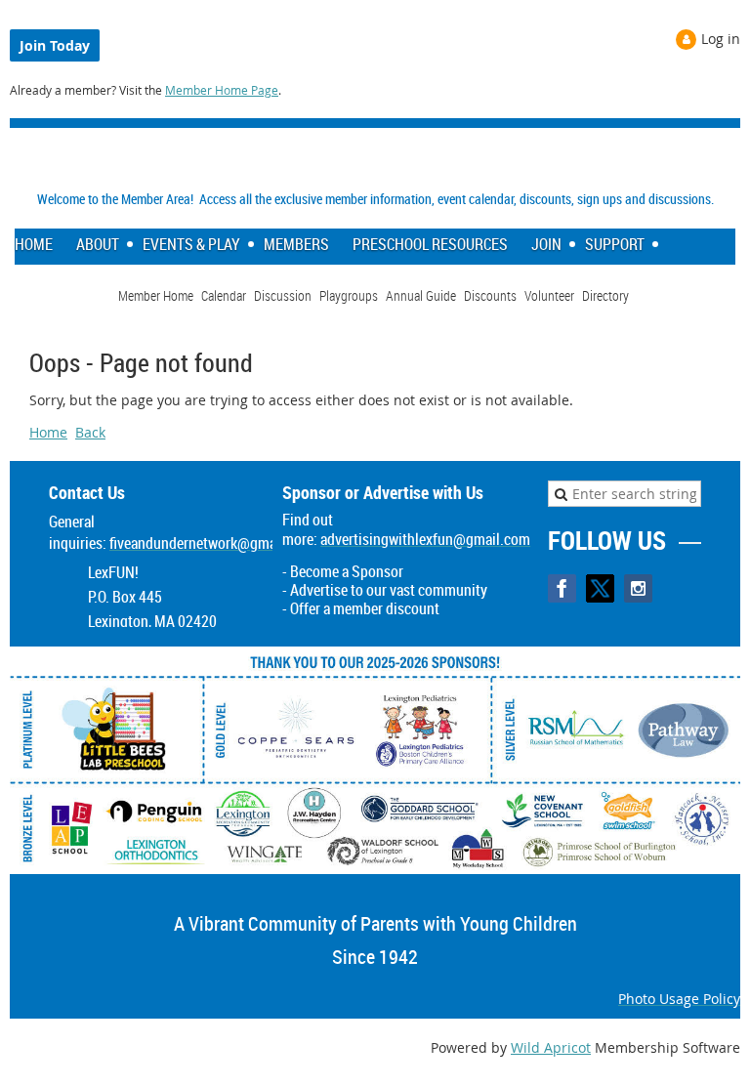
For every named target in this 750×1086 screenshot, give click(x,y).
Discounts (490, 295)
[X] (600, 588)
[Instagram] (638, 588)
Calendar (223, 295)
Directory (605, 295)
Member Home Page (221, 90)
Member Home (155, 295)
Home (48, 432)
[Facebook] (562, 588)
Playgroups (348, 295)
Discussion (283, 295)
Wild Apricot (551, 1047)
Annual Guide (421, 295)
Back (90, 432)
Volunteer (549, 295)
